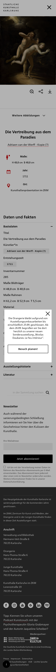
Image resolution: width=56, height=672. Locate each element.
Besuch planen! (28, 348)
